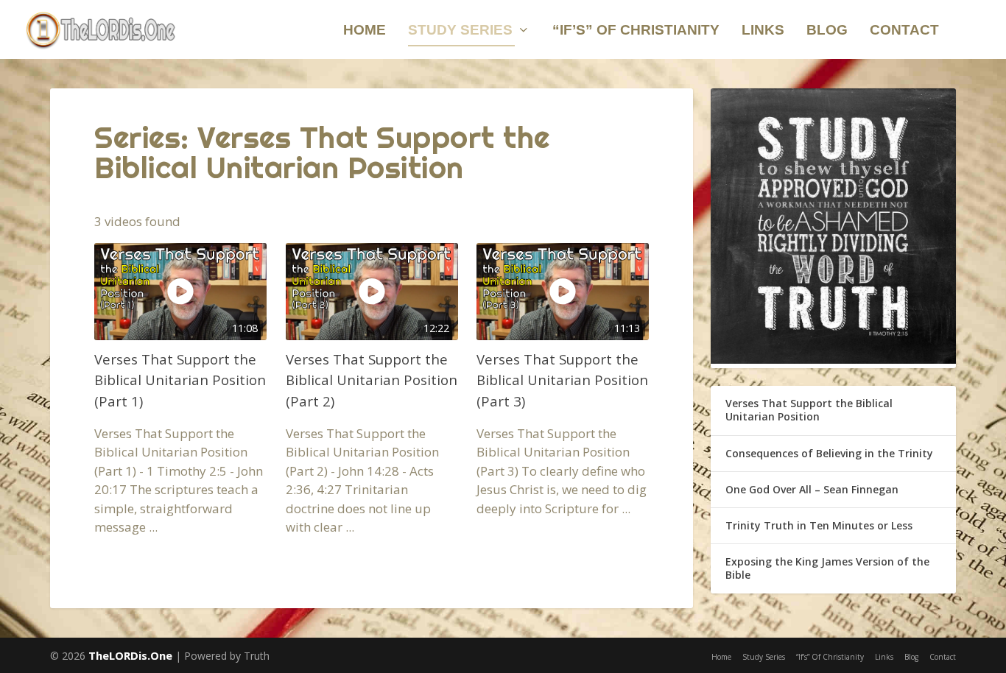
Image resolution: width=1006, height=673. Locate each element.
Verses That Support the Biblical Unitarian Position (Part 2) (371, 379)
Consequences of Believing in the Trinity (829, 453)
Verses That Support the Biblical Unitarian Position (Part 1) (180, 379)
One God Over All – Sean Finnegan (811, 489)
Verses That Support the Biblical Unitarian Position (809, 409)
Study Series (460, 31)
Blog (827, 31)
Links (763, 31)
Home (364, 31)
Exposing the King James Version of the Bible (827, 568)
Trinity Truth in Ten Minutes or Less (818, 525)
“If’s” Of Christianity (636, 31)
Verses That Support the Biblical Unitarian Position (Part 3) (562, 379)
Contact (904, 31)
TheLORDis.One (130, 655)
